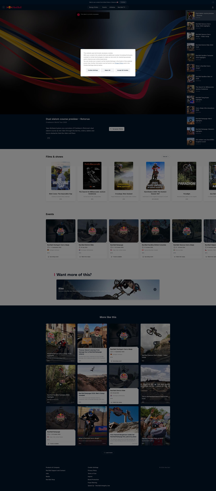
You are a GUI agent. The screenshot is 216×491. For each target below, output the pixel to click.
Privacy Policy (119, 63)
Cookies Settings (93, 70)
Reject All (107, 70)
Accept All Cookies (122, 70)
